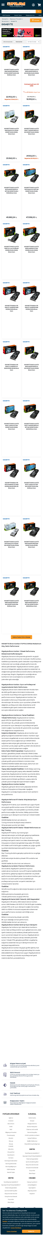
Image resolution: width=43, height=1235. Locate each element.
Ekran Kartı (5, 21)
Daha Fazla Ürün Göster (21, 637)
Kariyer (32, 1121)
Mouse (11, 1144)
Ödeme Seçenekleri (32, 1159)
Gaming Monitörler (10, 1163)
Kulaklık (10, 1146)
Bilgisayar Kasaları (10, 1132)
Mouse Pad (11, 1152)
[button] (3, 5)
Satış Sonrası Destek (32, 1167)
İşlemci (11, 1118)
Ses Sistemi (10, 1155)
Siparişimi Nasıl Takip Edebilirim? (32, 1156)
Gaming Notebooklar (10, 1161)
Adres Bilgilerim (32, 1185)
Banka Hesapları (32, 1126)
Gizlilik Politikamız (32, 1141)
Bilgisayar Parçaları (16, 19)
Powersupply (11, 1135)
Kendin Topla (18, 15)
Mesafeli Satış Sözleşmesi (32, 1144)
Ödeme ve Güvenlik (32, 1129)
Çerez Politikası (32, 1138)
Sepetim (32, 1193)
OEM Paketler (6, 15)
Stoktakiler (19, 41)
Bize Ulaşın (32, 1173)
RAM (10, 1126)
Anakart (10, 1121)
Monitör (11, 1138)
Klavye (11, 1141)
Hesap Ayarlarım (32, 1182)
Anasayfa (5, 19)
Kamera (10, 1158)
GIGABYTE (14, 21)
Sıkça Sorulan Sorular (32, 1164)
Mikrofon (11, 1149)
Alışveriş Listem (32, 1190)
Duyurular (32, 1170)
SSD (11, 1129)
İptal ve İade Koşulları (32, 1162)
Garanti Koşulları (32, 1132)
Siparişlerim (32, 1188)
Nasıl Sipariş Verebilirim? (32, 1153)
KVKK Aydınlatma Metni (32, 1135)
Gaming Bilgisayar (10, 1166)
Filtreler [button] (36, 20)
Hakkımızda (32, 1118)
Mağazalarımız (30, 15)
